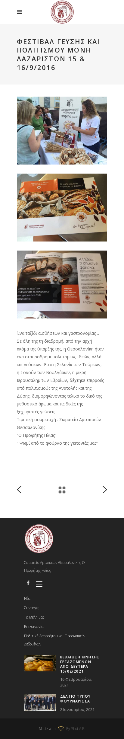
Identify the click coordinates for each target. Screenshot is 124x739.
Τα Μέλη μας (34, 617)
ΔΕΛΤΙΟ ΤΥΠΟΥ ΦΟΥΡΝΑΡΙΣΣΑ (75, 699)
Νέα (27, 598)
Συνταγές (31, 607)
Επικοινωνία (34, 626)
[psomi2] (62, 284)
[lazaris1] (62, 131)
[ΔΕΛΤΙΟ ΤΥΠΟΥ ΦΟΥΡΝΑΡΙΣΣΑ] (40, 702)
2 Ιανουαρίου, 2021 (77, 709)
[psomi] (62, 208)
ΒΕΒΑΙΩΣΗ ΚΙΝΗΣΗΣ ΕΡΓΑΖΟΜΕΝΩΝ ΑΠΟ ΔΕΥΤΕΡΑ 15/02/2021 (80, 664)
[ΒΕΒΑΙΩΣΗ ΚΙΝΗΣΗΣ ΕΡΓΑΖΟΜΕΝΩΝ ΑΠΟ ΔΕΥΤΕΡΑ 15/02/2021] (40, 663)
